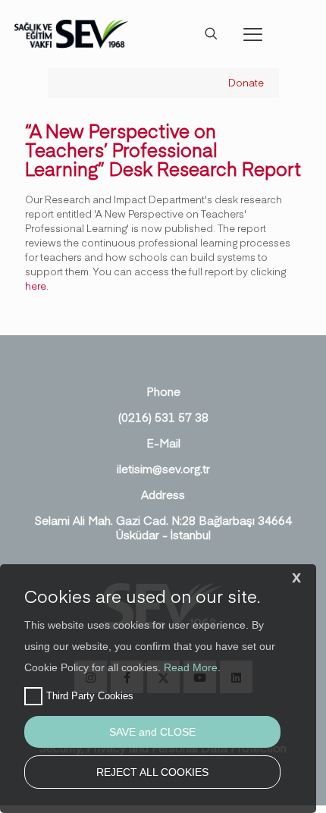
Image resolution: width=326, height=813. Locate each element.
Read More (191, 667)
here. (37, 286)
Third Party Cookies (89, 696)
